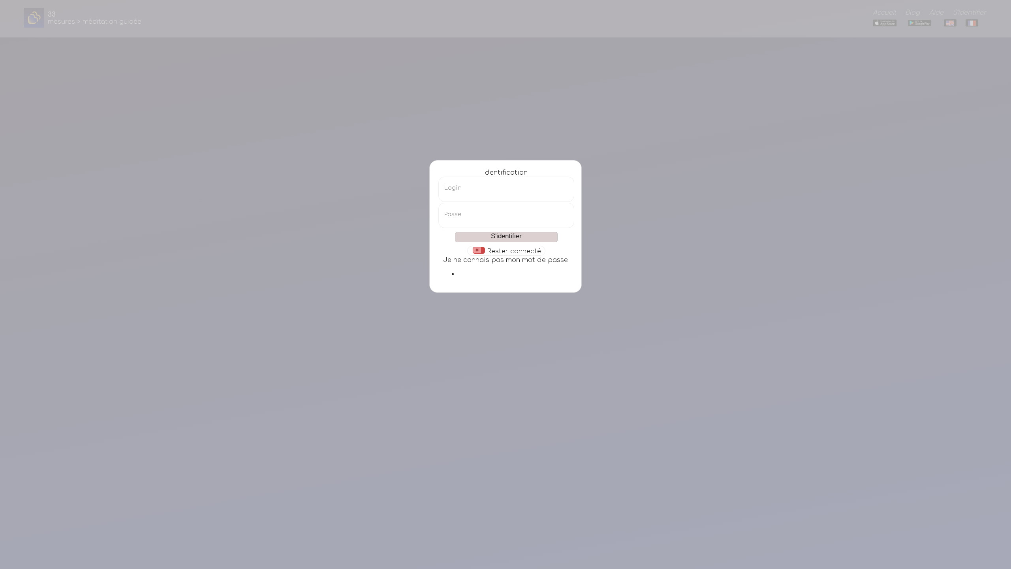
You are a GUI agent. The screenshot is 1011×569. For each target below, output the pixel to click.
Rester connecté (514, 251)
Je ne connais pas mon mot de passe (505, 260)
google (515, 274)
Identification (505, 172)
